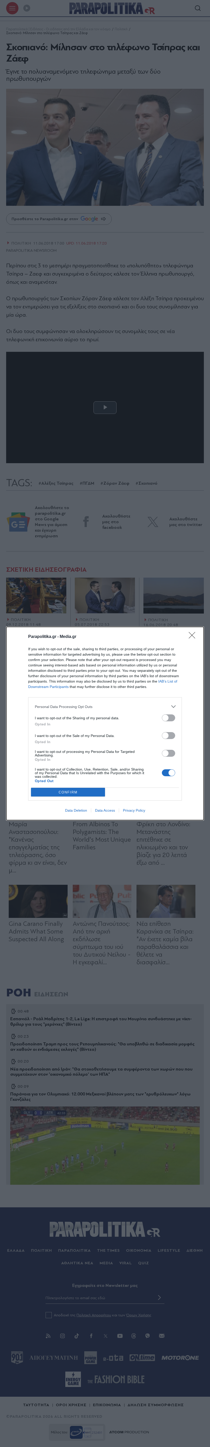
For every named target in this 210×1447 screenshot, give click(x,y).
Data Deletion (76, 810)
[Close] (193, 637)
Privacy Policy (134, 810)
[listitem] (105, 706)
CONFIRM (68, 792)
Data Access (105, 810)
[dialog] (105, 723)
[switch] (168, 717)
